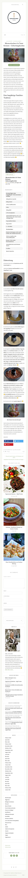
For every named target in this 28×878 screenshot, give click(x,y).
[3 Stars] (7, 182)
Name (5, 590)
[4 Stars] (8, 182)
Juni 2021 (7, 779)
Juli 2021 (7, 777)
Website (5, 603)
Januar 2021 (7, 789)
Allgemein (7, 799)
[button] (8, 441)
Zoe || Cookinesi (8, 711)
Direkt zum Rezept (14, 65)
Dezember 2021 (8, 767)
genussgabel (17, 449)
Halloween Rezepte (9, 814)
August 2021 (8, 775)
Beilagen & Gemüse (9, 801)
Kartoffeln (7, 816)
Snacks (6, 831)
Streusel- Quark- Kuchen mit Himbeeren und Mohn (14, 457)
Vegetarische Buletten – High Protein (14, 494)
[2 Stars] (6, 182)
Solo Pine (12, 873)
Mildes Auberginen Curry (10, 678)
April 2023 (7, 740)
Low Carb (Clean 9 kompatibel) (12, 820)
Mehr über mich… (9, 669)
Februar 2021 (8, 787)
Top (23, 875)
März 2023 (7, 742)
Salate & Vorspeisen (9, 829)
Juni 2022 (7, 754)
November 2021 (8, 769)
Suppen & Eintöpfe (9, 833)
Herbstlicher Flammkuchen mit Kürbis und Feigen (14, 459)
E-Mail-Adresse (6, 596)
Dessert (7, 804)
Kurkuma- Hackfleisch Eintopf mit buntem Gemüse (14, 528)
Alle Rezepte (9, 41)
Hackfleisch (7, 812)
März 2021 (7, 785)
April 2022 (7, 758)
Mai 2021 (7, 781)
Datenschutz (8, 847)
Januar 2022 (7, 764)
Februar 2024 (8, 737)
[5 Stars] (9, 182)
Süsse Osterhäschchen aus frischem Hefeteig (14, 563)
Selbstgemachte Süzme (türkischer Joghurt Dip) (13, 723)
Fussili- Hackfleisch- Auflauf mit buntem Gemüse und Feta (13, 712)
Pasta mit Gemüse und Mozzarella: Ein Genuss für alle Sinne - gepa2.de (13, 706)
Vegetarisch (8, 837)
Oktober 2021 (8, 771)
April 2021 (7, 783)
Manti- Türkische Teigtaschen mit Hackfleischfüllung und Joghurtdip (12, 726)
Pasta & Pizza (8, 822)
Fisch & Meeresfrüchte (10, 808)
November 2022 (8, 746)
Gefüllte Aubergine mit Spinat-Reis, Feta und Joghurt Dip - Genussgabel (13, 715)
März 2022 (7, 760)
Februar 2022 (8, 762)
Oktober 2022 (8, 748)
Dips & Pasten (8, 806)
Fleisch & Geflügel (9, 810)
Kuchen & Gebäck (17, 41)
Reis (6, 824)
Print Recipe (10, 174)
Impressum (7, 845)
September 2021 (9, 773)
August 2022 (8, 752)
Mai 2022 (7, 756)
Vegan (6, 835)
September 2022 (9, 750)
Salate (6, 826)
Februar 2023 (8, 744)
